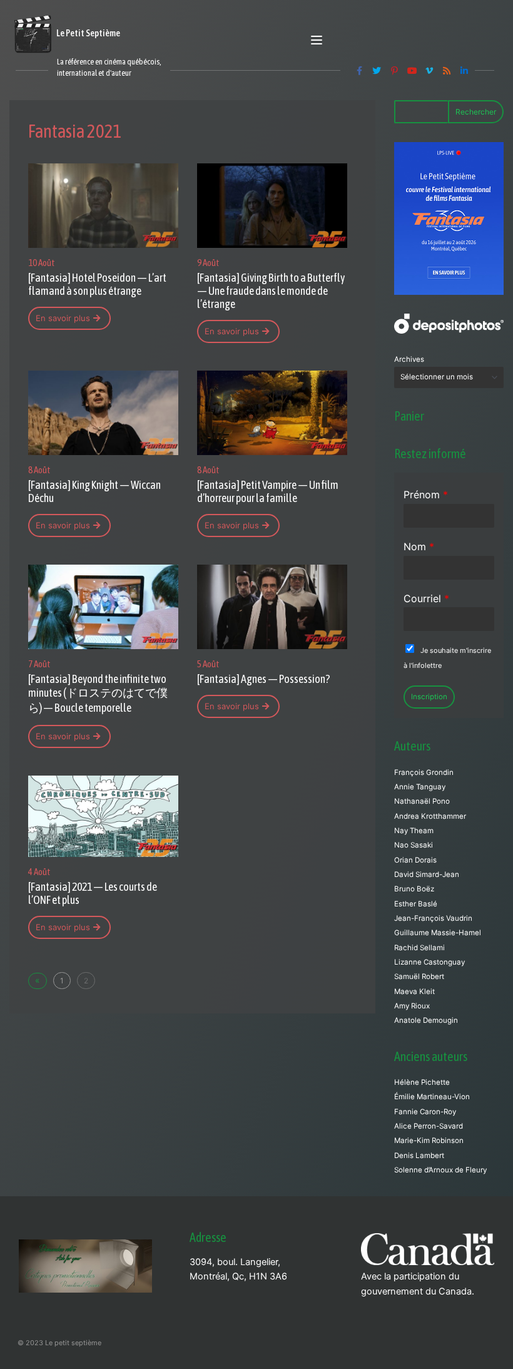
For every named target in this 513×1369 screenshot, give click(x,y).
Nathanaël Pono (422, 801)
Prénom (426, 494)
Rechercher (475, 111)
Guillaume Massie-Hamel (437, 932)
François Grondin (424, 772)
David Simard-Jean (426, 874)
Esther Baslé (415, 904)
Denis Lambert (419, 1155)
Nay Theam (414, 830)
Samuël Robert (419, 976)
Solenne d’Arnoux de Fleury (440, 1170)
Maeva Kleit (414, 991)
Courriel (426, 598)
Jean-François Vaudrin (433, 918)
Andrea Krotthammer (430, 816)
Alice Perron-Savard (428, 1126)
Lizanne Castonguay (429, 962)
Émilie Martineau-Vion (432, 1096)
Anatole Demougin (426, 1020)
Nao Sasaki (413, 845)
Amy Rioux (412, 1006)
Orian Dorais (415, 860)
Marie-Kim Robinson (429, 1140)
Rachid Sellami (419, 947)
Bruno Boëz (414, 888)
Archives (409, 359)
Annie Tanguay (419, 786)
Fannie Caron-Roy (425, 1111)
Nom (419, 546)
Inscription (429, 696)
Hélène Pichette (422, 1082)
